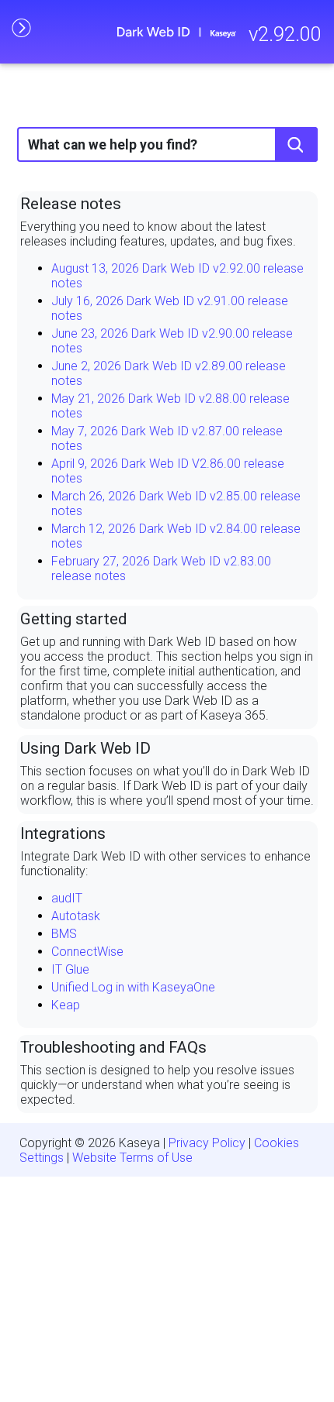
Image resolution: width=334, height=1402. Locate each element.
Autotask (75, 916)
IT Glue (70, 969)
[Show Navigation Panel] (21, 27)
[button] (296, 144)
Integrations (63, 833)
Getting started (73, 619)
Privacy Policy (207, 1143)
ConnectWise (87, 951)
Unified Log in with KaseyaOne (133, 987)
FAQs (188, 1047)
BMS (64, 933)
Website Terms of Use (132, 1157)
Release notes (70, 203)
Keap (65, 1005)
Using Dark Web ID (85, 748)
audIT (66, 898)
